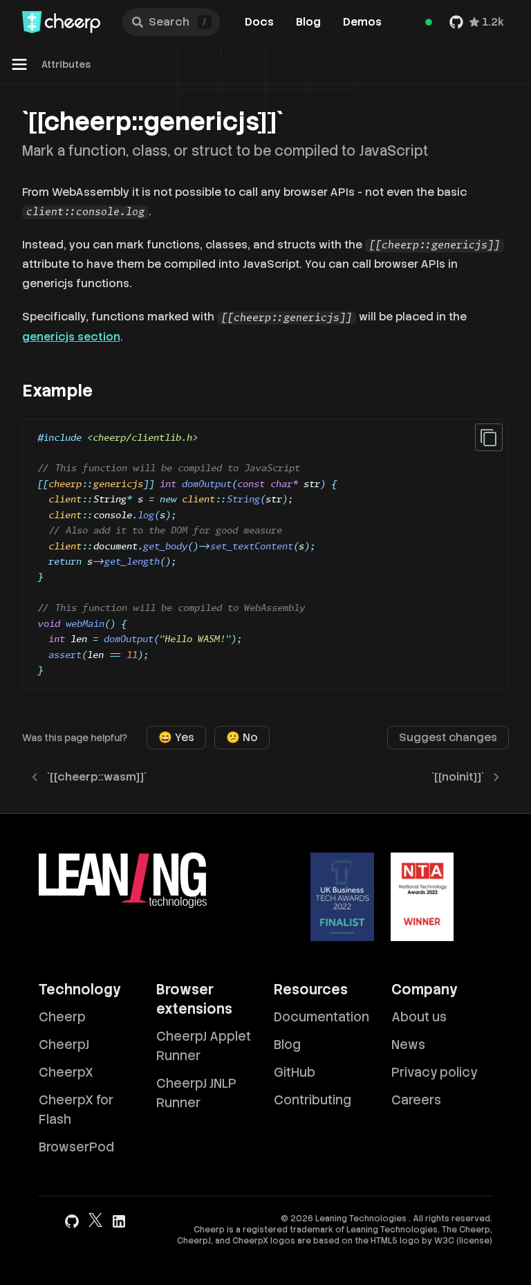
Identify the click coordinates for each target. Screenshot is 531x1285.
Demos (362, 22)
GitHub (294, 1072)
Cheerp (62, 1017)
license (474, 1240)
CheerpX (66, 1072)
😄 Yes (176, 737)
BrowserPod (76, 1147)
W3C (444, 1240)
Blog (308, 22)
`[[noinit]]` (457, 776)
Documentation (321, 1017)
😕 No (242, 737)
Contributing (312, 1100)
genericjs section (71, 336)
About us (419, 1017)
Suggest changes (448, 737)
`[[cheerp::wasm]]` (97, 776)
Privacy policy (434, 1072)
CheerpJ (64, 1044)
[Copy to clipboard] (489, 437)
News (408, 1044)
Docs (259, 22)
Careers (416, 1100)
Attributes (66, 64)
